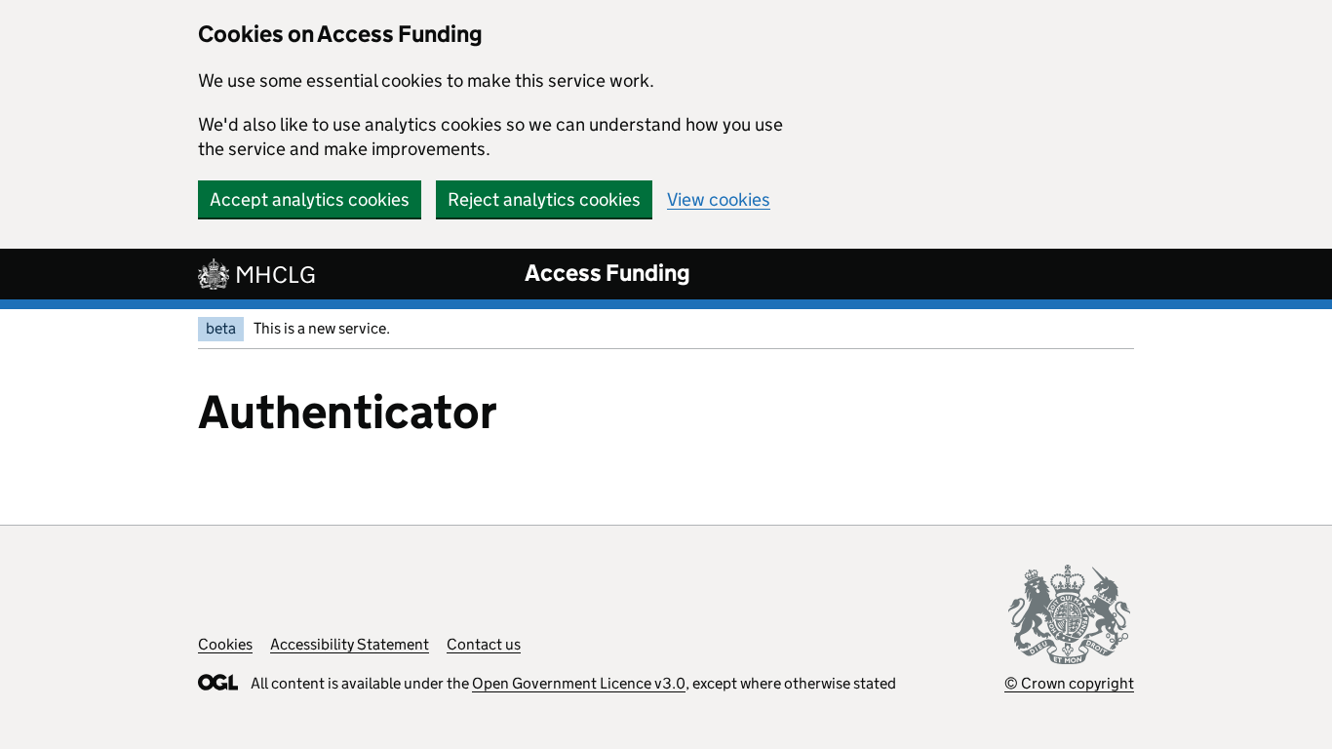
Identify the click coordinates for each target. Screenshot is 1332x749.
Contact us (484, 644)
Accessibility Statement (349, 644)
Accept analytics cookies (310, 199)
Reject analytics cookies (544, 199)
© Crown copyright (1069, 683)
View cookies (718, 199)
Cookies (225, 644)
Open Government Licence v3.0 (579, 683)
